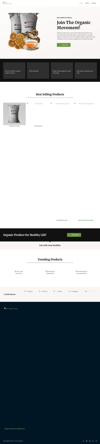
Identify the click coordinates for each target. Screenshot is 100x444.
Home (81, 3)
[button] (4, 274)
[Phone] (93, 441)
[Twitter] (89, 441)
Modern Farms (59, 69)
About (87, 3)
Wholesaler (9, 69)
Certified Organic (36, 69)
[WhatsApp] (83, 441)
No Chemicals (82, 69)
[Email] (96, 441)
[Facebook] (86, 441)
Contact (93, 3)
